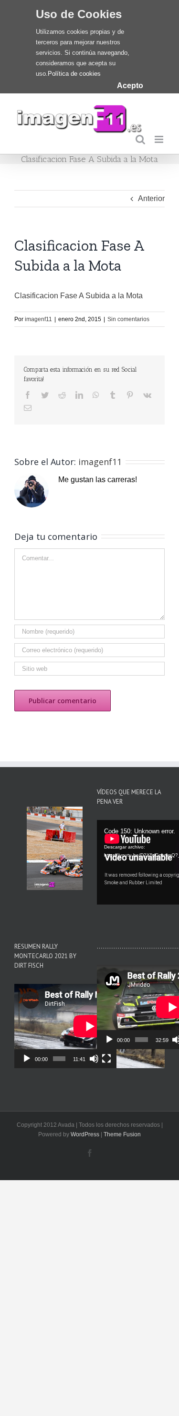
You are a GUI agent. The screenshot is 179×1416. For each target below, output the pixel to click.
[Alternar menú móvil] (160, 139)
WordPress (85, 1134)
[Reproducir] (27, 1058)
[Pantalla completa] (106, 1058)
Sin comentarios (128, 319)
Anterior (151, 198)
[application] (65, 1026)
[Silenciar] (94, 1058)
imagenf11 (38, 319)
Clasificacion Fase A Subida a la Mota (78, 296)
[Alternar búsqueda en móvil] (140, 139)
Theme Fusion (122, 1134)
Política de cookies (74, 73)
